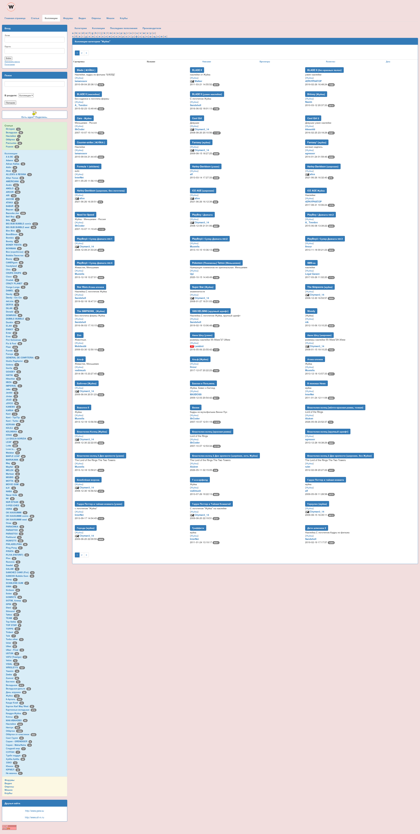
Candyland (13, 265)
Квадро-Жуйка (16, 713)
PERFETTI (14, 540)
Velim (11, 660)
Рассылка (13, 142)
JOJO (11, 399)
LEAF (11, 441)
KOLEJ (12, 427)
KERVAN (12, 424)
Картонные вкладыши (20, 709)
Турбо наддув (15, 755)
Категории (81, 28)
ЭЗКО (11, 762)
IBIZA (11, 382)
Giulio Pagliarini (16, 360)
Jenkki (11, 392)
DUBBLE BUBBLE (17, 318)
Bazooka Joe (15, 213)
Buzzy (12, 258)
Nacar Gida (14, 494)
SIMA (11, 586)
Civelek (12, 279)
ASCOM (12, 199)
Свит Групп (14, 737)
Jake (11, 389)
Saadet (12, 565)
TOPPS (12, 628)
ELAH (11, 325)
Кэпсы (11, 716)
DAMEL (12, 290)
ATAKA (12, 202)
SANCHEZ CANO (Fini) (19, 572)
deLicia (12, 301)
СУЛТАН (12, 752)
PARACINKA (14, 526)
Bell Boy (12, 216)
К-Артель (13, 699)
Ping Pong (13, 547)
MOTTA (12, 480)
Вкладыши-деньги (18, 688)
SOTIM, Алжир (16, 600)
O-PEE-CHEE (15, 505)
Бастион (12, 681)
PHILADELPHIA (16, 544)
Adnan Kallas (15, 163)
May (10, 463)
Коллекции (11, 153)
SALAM (12, 568)
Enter (11, 332)
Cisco (11, 276)
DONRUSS (13, 315)
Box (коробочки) (17, 251)
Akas (11, 170)
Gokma (12, 364)
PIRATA (12, 551)
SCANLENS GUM (17, 582)
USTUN (12, 653)
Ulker (11, 646)
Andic (12, 184)
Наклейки (13, 135)
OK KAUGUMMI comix (19, 515)
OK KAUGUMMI (16, 512)
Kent (11, 413)
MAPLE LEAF (15, 456)
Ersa (11, 336)
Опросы (9, 786)
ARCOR (12, 191)
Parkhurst (13, 537)
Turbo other (14, 639)
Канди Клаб (14, 702)
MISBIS (12, 477)
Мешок (8, 789)
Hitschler (13, 378)
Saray (11, 579)
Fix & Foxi (13, 343)
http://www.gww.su (34, 810)
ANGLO (12, 188)
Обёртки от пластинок (20, 734)
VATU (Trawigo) (16, 656)
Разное (12, 146)
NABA (11, 491)
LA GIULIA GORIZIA (18, 438)
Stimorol (13, 611)
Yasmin (12, 671)
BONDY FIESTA (16, 244)
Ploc (10, 558)
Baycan (12, 209)
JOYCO (12, 403)
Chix (10, 269)
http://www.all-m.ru (34, 817)
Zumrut (12, 678)
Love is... (13, 449)
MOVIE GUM (14, 484)
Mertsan (12, 473)
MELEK (12, 470)
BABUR (12, 206)
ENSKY (12, 329)
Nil (9, 498)
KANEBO (13, 406)
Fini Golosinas (16, 339)
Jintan (11, 396)
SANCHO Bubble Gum (19, 575)
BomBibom (14, 234)
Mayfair (12, 466)
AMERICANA (14, 181)
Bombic (12, 237)
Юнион (12, 766)
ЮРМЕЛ (12, 769)
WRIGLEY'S (15, 667)
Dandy (12, 294)
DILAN (11, 308)
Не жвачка (13, 773)
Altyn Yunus (14, 177)
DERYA (12, 304)
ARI (10, 195)
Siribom (12, 590)
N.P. (10, 487)
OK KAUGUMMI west (19, 519)
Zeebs (11, 674)
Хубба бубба (15, 759)
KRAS (11, 434)
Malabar (12, 452)
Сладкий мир (15, 748)
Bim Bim (13, 230)
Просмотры (265, 61)
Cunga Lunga (15, 287)
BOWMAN (13, 248)
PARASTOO (14, 530)
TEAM (11, 618)
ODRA (11, 508)
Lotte (11, 445)
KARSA (12, 410)
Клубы (8, 793)
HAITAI (12, 375)
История (13, 128)
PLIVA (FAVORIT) (17, 554)
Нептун (12, 727)
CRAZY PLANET (16, 283)
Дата (388, 61)
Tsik (10, 635)
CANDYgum (14, 262)
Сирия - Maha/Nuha (18, 744)
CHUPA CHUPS (16, 272)
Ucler (11, 642)
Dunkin (12, 322)
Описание (206, 61)
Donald (12, 311)
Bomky (12, 241)
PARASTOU (14, 533)
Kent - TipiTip (15, 417)
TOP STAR (13, 625)
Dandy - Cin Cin (16, 297)
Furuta (11, 350)
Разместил (330, 61)
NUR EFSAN (14, 501)
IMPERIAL (13, 385)
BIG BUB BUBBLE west (20, 227)
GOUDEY (13, 371)
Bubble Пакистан (17, 255)
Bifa (10, 220)
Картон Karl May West (19, 706)
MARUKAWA (14, 459)
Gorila (11, 368)
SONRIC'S (13, 597)
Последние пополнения (123, 28)
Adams (12, 160)
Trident (12, 632)
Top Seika (13, 621)
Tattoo (12, 614)
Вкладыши (14, 132)
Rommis (12, 561)
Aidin (11, 167)
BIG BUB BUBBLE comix (21, 223)
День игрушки (15, 692)
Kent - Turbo (14, 420)
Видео (8, 783)
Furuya (12, 353)
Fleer (11, 346)
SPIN (11, 604)
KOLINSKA (13, 431)
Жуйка (12, 695)
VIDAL (12, 663)
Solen (11, 593)
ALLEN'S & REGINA (18, 174)
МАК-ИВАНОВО (16, 720)
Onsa (11, 522)
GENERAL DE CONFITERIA (22, 357)
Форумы (9, 780)
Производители (152, 28)
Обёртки (12, 139)
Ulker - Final (14, 649)
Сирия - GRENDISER (18, 741)
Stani (11, 607)
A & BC (12, 156)
